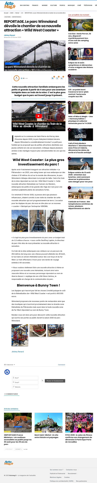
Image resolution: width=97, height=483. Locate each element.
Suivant (18, 449)
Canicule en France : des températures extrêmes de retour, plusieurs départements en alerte (80, 205)
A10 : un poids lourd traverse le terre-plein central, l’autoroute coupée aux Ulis (78, 93)
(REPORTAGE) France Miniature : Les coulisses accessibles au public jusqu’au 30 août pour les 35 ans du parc (18, 439)
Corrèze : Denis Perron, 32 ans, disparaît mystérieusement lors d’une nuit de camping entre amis (79, 38)
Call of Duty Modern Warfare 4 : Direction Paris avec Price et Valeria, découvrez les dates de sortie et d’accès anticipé (80, 148)
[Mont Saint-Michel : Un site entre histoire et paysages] (48, 423)
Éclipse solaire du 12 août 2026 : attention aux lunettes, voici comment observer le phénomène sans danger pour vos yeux (80, 177)
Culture (7, 17)
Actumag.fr (12, 475)
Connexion (61, 364)
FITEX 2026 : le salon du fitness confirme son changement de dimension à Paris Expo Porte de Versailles (78, 438)
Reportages (17, 17)
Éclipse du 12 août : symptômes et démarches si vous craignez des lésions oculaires (80, 66)
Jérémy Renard (9, 35)
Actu (67, 431)
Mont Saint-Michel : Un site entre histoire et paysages (46, 436)
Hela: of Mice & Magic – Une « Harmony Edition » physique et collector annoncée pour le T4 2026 (80, 120)
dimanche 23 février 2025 (12, 37)
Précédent (9, 449)
